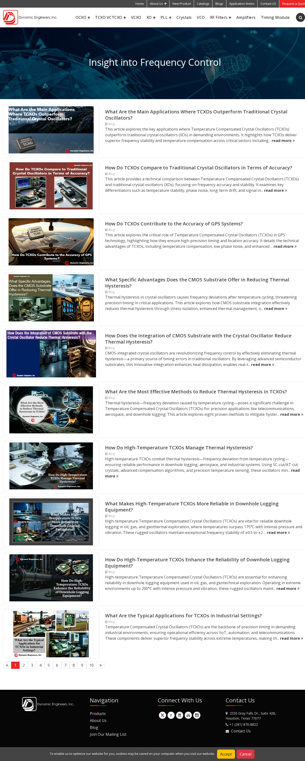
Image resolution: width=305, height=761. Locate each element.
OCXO (81, 17)
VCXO (136, 17)
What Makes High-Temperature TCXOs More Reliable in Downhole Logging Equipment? (192, 506)
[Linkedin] (179, 715)
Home (139, 3)
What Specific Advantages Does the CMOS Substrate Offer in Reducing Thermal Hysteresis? (197, 282)
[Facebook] (171, 715)
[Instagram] (196, 715)
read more (282, 140)
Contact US (268, 3)
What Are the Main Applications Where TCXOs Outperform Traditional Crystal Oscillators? (196, 114)
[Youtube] (188, 715)
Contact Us (241, 731)
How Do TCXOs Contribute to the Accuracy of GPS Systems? (174, 223)
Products (98, 713)
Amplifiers (246, 17)
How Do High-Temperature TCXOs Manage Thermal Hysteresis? (179, 447)
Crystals (184, 17)
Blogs (219, 3)
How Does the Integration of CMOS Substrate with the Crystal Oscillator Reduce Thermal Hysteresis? (198, 338)
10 (91, 665)
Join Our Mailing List (108, 734)
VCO (201, 17)
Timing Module (275, 17)
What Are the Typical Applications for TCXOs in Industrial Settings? (183, 615)
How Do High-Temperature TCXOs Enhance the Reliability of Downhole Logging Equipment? (197, 562)
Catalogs (203, 3)
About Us (156, 3)
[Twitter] (162, 715)
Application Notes (241, 3)
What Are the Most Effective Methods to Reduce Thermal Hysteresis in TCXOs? (196, 391)
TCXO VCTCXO (108, 17)
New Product (182, 3)
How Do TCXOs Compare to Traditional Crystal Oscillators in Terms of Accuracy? (198, 167)
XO (149, 17)
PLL (164, 17)
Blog (94, 727)
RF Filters (219, 17)
